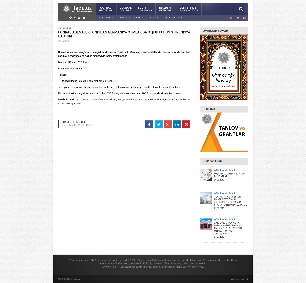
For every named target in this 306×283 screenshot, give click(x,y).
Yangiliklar (64, 28)
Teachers (166, 8)
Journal (106, 8)
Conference (189, 8)
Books (145, 8)
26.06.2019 (219, 180)
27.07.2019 (219, 237)
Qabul (217, 170)
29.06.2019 (219, 208)
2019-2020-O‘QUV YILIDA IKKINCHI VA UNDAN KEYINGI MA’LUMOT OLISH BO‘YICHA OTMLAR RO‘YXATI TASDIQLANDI (228, 228)
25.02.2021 (64, 40)
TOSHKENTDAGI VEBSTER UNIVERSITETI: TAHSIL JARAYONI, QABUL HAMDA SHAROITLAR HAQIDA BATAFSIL (230, 200)
